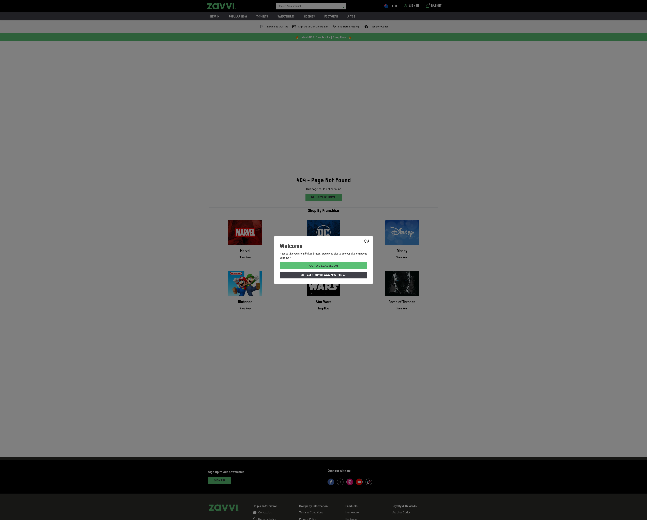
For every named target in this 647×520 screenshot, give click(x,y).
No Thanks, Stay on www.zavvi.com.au (323, 275)
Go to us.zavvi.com (323, 265)
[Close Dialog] (367, 241)
